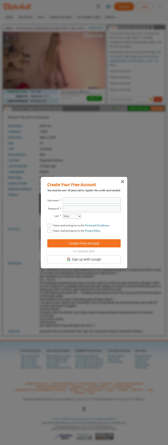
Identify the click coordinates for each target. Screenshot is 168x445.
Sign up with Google (86, 259)
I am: (56, 216)
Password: (53, 208)
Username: (53, 200)
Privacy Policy (92, 230)
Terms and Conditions (97, 225)
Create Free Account (84, 243)
